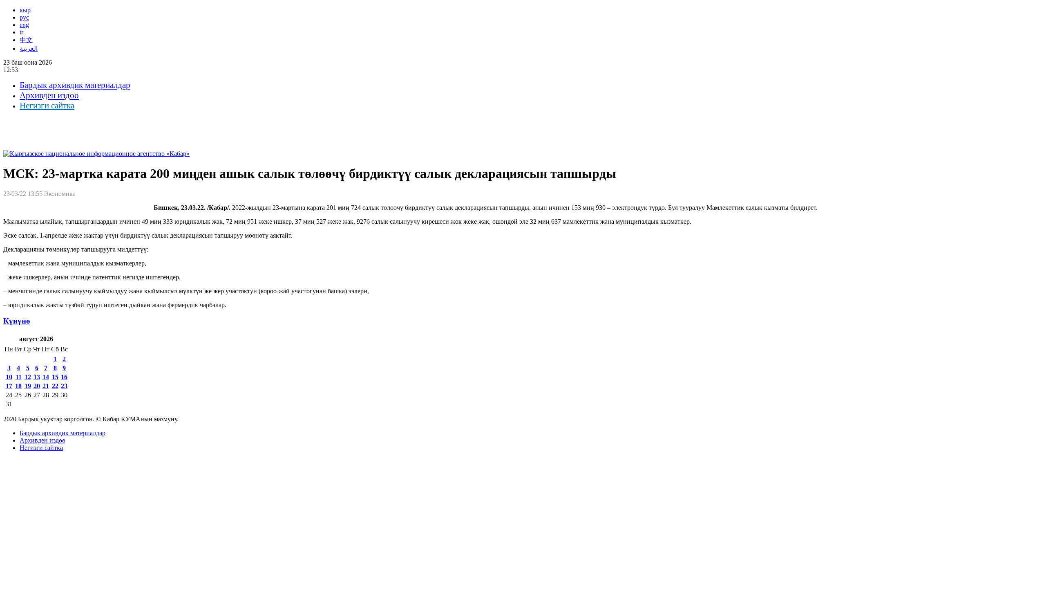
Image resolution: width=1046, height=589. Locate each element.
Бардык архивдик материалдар (75, 85)
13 (37, 376)
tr (21, 32)
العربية (29, 48)
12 (28, 376)
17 (9, 385)
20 (37, 385)
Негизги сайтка (47, 105)
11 (19, 376)
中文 (26, 39)
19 (28, 385)
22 (55, 385)
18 (18, 385)
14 (45, 376)
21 (45, 385)
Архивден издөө (49, 95)
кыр (25, 10)
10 (9, 376)
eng (24, 24)
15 (55, 376)
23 (64, 385)
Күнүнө (16, 321)
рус (24, 17)
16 (64, 376)
